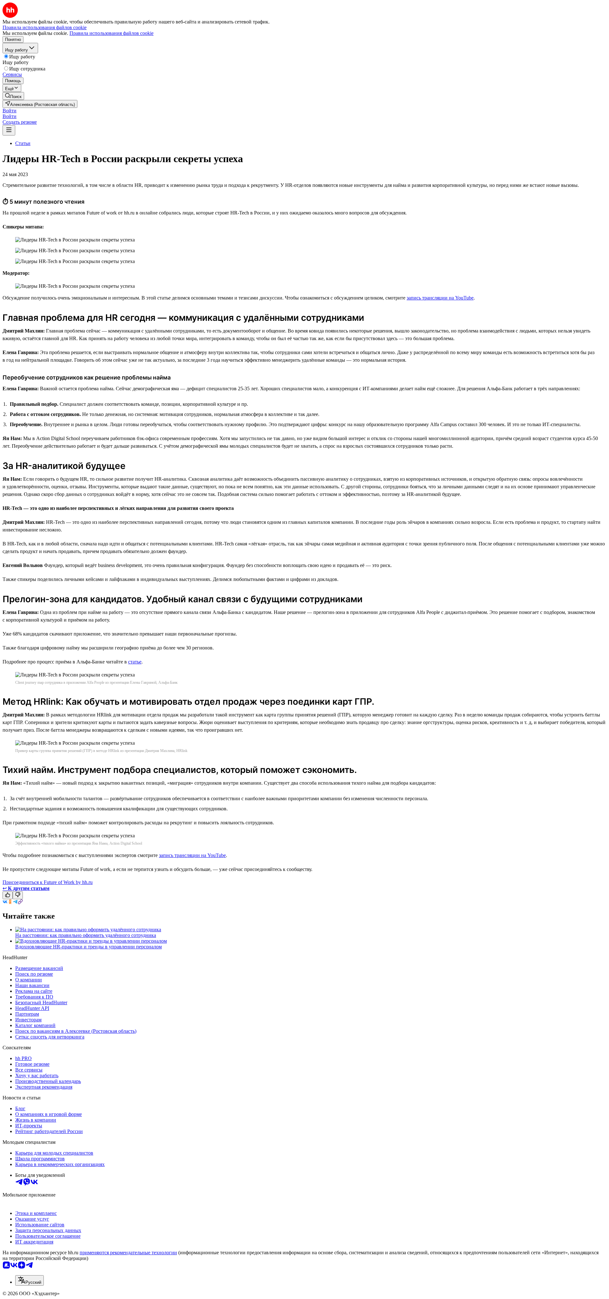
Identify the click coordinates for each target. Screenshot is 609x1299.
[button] (9, 110)
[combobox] (29, 1280)
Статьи (22, 143)
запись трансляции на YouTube (440, 297)
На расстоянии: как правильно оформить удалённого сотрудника (85, 935)
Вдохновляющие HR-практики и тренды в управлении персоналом (88, 946)
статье (134, 661)
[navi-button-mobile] (9, 130)
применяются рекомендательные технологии (128, 1252)
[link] (13, 96)
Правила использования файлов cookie (111, 33)
